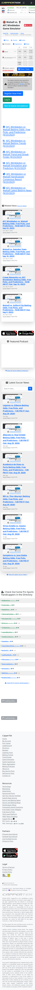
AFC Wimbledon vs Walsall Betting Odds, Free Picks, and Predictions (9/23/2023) (16, 130)
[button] (32, 3)
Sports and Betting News (16, 706)
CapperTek (5, 33)
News (27, 44)
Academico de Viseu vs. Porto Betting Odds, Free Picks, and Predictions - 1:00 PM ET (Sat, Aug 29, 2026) (16, 468)
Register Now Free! (12, 93)
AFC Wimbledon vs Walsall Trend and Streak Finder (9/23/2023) (16, 154)
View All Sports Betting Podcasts (17, 371)
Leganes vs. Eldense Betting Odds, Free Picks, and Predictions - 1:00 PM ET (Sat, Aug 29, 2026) (16, 409)
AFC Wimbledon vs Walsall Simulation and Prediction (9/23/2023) (15, 165)
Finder (23, 40)
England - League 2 (9, 68)
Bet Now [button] (29, 25)
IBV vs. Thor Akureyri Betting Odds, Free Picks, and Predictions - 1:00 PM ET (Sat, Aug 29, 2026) (16, 500)
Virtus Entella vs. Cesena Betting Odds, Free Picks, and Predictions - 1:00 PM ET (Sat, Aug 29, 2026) (16, 530)
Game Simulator (14, 33)
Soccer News (22, 206)
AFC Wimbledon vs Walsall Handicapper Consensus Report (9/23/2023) (14, 177)
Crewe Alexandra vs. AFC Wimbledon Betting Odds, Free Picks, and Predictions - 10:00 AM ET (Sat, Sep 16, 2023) (17, 280)
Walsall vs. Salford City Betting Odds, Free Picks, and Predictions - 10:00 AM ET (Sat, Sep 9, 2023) (17, 308)
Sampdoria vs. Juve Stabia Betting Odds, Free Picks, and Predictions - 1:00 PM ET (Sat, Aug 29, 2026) (16, 559)
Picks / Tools (24, 69)
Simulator (7, 44)
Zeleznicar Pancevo (11, 894)
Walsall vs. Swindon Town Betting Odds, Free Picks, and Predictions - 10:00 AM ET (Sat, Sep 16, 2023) (16, 252)
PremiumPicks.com (8, 859)
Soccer (22, 33)
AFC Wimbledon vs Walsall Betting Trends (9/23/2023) (14, 143)
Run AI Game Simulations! (16, 105)
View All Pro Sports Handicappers (18, 683)
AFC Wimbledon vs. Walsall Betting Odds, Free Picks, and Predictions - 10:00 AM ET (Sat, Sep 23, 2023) (16, 224)
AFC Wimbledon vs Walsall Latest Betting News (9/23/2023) (17, 190)
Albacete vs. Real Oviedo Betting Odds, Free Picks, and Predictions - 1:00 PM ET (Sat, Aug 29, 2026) (16, 439)
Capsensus (18, 44)
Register (22, 84)
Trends (15, 40)
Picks (7, 40)
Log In (7, 99)
